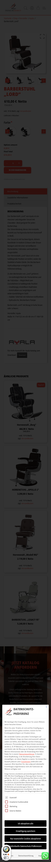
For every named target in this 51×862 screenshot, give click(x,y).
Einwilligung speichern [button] (25, 831)
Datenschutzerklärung (26, 754)
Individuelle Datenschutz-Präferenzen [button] (25, 846)
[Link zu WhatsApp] (45, 855)
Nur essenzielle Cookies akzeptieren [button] (25, 838)
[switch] (6, 857)
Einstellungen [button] (26, 761)
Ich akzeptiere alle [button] (25, 823)
